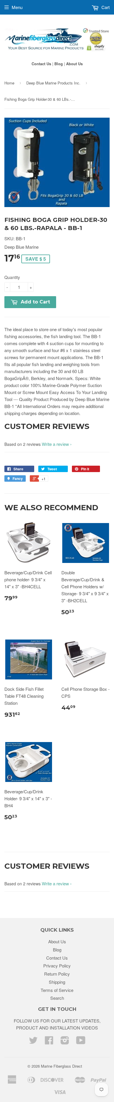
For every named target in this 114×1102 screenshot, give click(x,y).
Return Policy (57, 974)
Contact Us (41, 63)
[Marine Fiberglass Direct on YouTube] (80, 1042)
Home (9, 83)
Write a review (55, 444)
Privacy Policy (57, 966)
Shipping (57, 982)
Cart (105, 7)
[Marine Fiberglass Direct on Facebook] (49, 1042)
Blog (58, 63)
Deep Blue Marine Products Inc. (53, 83)
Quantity (12, 277)
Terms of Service (57, 990)
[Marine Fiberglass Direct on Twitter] (33, 1042)
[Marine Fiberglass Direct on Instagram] (65, 1042)
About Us (74, 63)
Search (57, 998)
